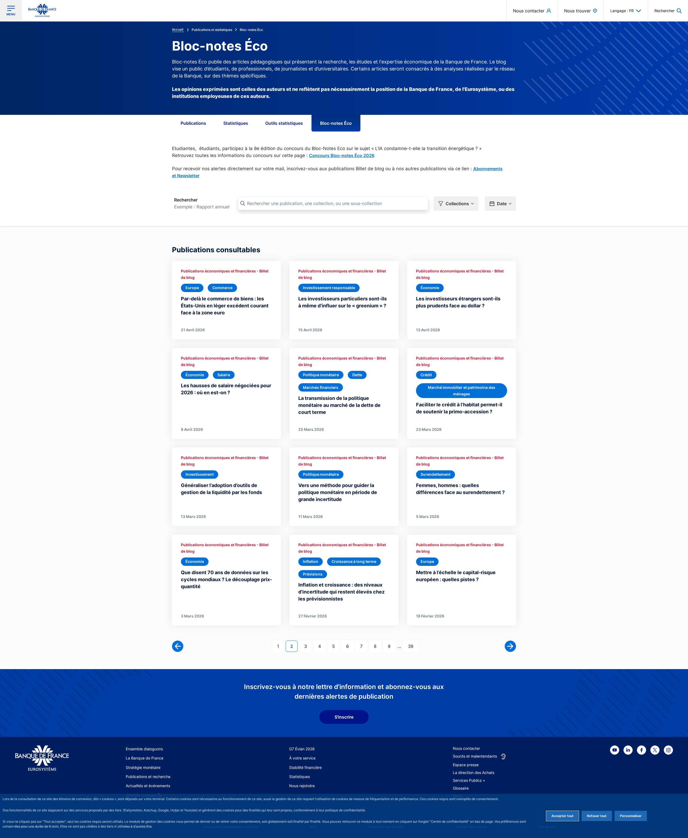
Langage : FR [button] (622, 10)
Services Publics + (469, 780)
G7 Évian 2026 (302, 749)
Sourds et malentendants (475, 756)
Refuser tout (597, 816)
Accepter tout (562, 816)
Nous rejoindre (302, 785)
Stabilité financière (305, 767)
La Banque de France (144, 758)
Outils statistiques (284, 123)
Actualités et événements (148, 785)
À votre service (302, 758)
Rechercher (186, 200)
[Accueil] (48, 758)
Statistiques (235, 123)
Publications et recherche (148, 776)
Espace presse (466, 764)
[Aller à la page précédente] (177, 646)
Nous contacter (466, 748)
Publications (193, 123)
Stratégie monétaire (143, 767)
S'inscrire (344, 717)
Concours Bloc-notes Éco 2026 (341, 155)
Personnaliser (631, 816)
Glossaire (461, 788)
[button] (668, 10)
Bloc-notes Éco (336, 123)
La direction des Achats (473, 772)
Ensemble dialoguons (144, 749)
